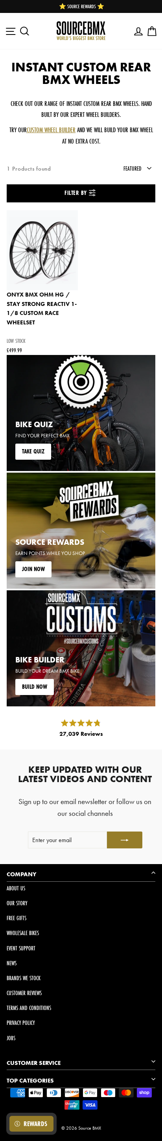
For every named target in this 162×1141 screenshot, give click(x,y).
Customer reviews (24, 993)
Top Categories (30, 1080)
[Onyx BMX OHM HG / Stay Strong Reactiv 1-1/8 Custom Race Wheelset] (42, 250)
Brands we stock (23, 978)
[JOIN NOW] (81, 531)
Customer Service (34, 1062)
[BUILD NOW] (81, 648)
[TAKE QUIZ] (81, 413)
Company (22, 874)
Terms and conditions (29, 1008)
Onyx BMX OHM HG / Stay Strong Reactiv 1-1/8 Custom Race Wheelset (42, 308)
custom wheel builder (51, 129)
